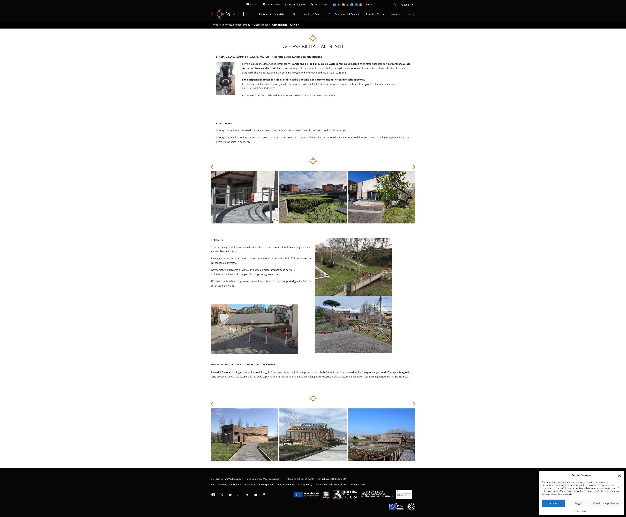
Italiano (405, 4)
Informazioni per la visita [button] (271, 14)
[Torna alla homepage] (229, 14)
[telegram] (247, 494)
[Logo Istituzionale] (306, 494)
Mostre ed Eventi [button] (312, 14)
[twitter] (221, 494)
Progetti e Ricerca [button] (375, 14)
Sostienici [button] (396, 14)
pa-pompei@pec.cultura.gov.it (267, 478)
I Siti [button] (294, 14)
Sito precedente (359, 484)
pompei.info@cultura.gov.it (229, 478)
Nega (578, 503)
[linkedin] (255, 494)
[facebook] (213, 494)
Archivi (412, 14)
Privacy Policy (580, 511)
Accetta (553, 503)
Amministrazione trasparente (259, 484)
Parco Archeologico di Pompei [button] (343, 14)
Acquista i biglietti (295, 4)
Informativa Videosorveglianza (331, 484)
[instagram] (264, 494)
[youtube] (230, 494)
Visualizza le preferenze (606, 503)
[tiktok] (238, 494)
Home (214, 24)
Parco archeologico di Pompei (226, 484)
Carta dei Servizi (286, 484)
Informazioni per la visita (236, 24)
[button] (619, 475)
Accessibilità (261, 24)
